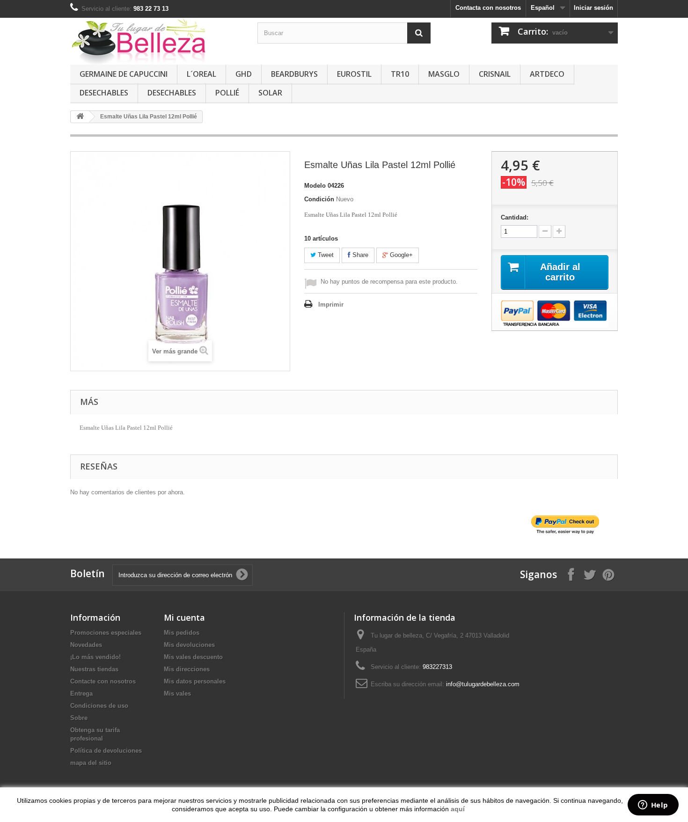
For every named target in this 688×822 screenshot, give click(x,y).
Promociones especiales (105, 632)
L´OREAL (201, 74)
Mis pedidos (181, 632)
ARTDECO (547, 74)
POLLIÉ (227, 93)
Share (359, 254)
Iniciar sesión (593, 7)
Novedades (86, 644)
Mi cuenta (184, 617)
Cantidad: (514, 217)
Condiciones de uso (99, 705)
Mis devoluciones (189, 644)
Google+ (400, 254)
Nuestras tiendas (94, 669)
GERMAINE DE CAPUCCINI (124, 74)
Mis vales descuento (193, 657)
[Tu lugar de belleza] (156, 41)
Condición (319, 199)
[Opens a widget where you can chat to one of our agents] (653, 805)
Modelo (315, 185)
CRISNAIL (495, 74)
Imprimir (331, 304)
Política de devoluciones (106, 750)
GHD (243, 74)
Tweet (325, 254)
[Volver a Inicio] (80, 117)
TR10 (400, 74)
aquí (458, 809)
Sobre (79, 717)
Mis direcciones (187, 669)
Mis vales (177, 693)
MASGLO (444, 74)
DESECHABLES (104, 93)
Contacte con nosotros (103, 681)
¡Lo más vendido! (95, 657)
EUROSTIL (354, 74)
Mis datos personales (195, 681)
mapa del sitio (90, 762)
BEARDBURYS (294, 74)
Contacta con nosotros (488, 7)
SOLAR (270, 93)
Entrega (81, 693)
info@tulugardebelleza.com (483, 684)
